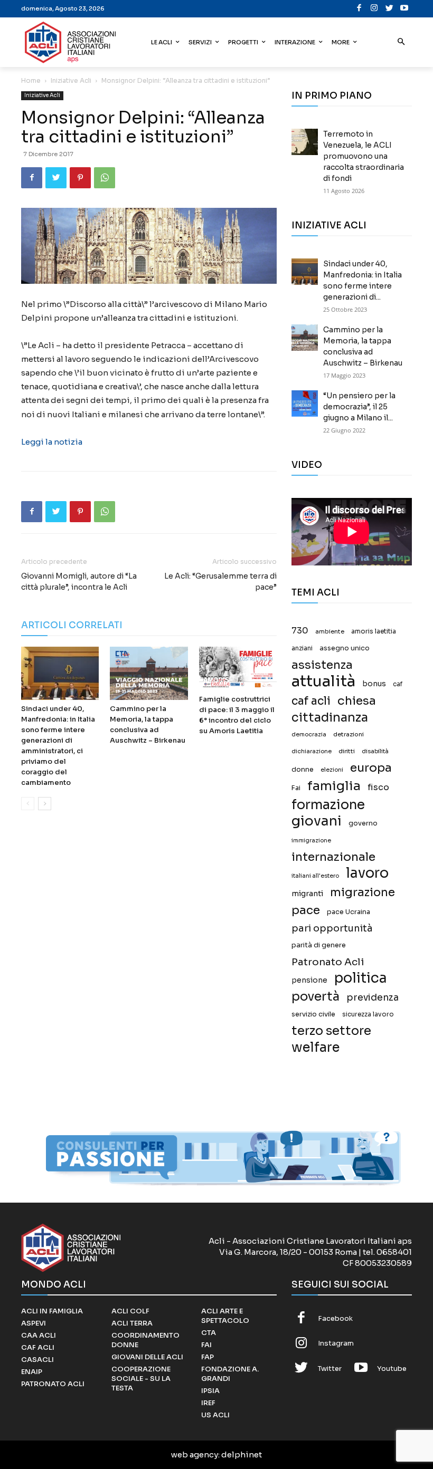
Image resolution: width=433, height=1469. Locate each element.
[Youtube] (404, 8)
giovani (316, 821)
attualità (323, 681)
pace (305, 910)
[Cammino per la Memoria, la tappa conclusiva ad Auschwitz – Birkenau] (148, 673)
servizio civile (313, 1014)
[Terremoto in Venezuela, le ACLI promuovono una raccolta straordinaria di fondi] (304, 142)
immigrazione (311, 840)
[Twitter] (389, 8)
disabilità (375, 751)
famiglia (334, 786)
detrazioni (348, 734)
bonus (374, 683)
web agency (194, 1454)
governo (363, 823)
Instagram (336, 1343)
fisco (378, 787)
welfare (315, 1047)
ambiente (329, 631)
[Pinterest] (80, 177)
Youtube (392, 1368)
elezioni (332, 769)
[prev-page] (27, 803)
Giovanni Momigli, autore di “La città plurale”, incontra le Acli (79, 581)
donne (302, 769)
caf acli (311, 701)
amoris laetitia (373, 631)
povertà (315, 996)
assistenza (322, 664)
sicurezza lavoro (368, 1014)
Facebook (335, 1318)
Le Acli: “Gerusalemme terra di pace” (220, 581)
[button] (401, 42)
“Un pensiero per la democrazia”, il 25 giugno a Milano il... (359, 407)
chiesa (356, 700)
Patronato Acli (327, 961)
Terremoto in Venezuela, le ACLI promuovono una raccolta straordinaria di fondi (363, 156)
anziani (302, 648)
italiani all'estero (315, 875)
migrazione (362, 892)
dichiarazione (311, 751)
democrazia (308, 734)
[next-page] (44, 803)
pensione (309, 980)
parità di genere (318, 945)
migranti (307, 893)
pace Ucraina (348, 912)
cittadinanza (329, 717)
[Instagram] (374, 8)
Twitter (330, 1368)
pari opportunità (332, 928)
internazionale (333, 856)
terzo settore (331, 1030)
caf (397, 684)
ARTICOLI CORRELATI (72, 625)
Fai (295, 788)
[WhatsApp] (104, 177)
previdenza (372, 997)
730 (299, 631)
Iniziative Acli (71, 80)
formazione (328, 804)
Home (31, 80)
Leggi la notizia (51, 442)
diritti (346, 751)
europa (371, 767)
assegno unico (344, 648)
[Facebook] (359, 8)
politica (360, 978)
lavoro (367, 873)
